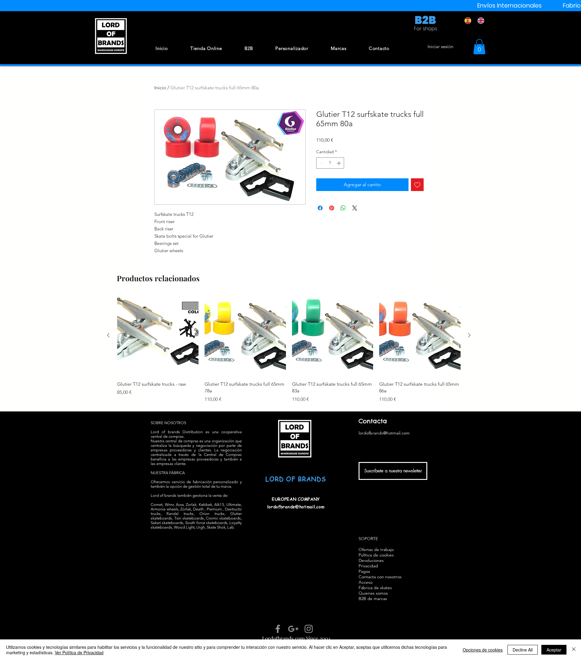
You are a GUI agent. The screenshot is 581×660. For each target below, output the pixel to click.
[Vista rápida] (158, 335)
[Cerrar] (573, 649)
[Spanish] (466, 20)
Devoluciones (371, 560)
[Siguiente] (469, 335)
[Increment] (339, 163)
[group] (289, 348)
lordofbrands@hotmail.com (296, 506)
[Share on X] (354, 208)
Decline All (523, 650)
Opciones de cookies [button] (483, 650)
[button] (479, 46)
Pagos (364, 571)
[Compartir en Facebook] (320, 208)
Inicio (160, 88)
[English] (479, 20)
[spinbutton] (330, 163)
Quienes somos (373, 593)
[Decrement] (321, 163)
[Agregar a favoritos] (417, 184)
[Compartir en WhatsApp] (343, 208)
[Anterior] (108, 335)
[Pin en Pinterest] (331, 208)
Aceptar (554, 650)
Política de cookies (376, 555)
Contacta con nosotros (380, 576)
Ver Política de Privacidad (79, 652)
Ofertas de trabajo (376, 549)
